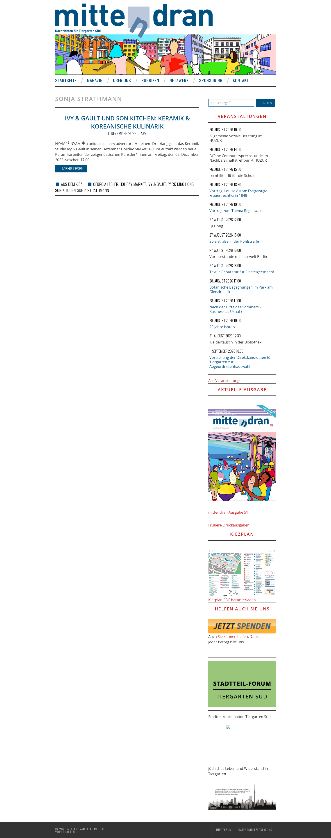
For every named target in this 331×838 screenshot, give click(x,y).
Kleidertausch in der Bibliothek (235, 342)
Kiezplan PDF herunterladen (232, 599)
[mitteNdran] (138, 20)
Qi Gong (216, 226)
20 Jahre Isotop (222, 326)
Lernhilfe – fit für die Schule (232, 175)
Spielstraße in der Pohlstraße (234, 241)
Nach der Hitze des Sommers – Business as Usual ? (235, 309)
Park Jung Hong (181, 184)
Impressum (223, 830)
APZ (144, 133)
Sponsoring (210, 80)
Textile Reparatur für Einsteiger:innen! (241, 271)
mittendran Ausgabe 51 (228, 512)
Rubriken (150, 80)
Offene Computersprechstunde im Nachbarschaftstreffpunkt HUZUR (238, 158)
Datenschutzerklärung (255, 830)
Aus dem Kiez (71, 184)
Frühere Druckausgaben (228, 525)
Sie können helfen (233, 636)
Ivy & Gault (156, 184)
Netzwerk (179, 80)
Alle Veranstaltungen (226, 380)
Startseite (66, 80)
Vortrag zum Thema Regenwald (236, 210)
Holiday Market (133, 184)
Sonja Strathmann (93, 190)
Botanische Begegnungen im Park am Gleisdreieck (241, 289)
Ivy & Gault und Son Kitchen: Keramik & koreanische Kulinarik (127, 122)
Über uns (122, 80)
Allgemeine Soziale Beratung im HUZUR (236, 138)
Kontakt (241, 80)
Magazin (95, 80)
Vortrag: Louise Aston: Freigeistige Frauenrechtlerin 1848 (238, 193)
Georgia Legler (105, 184)
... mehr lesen (71, 168)
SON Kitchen (65, 190)
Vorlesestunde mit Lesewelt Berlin (238, 256)
